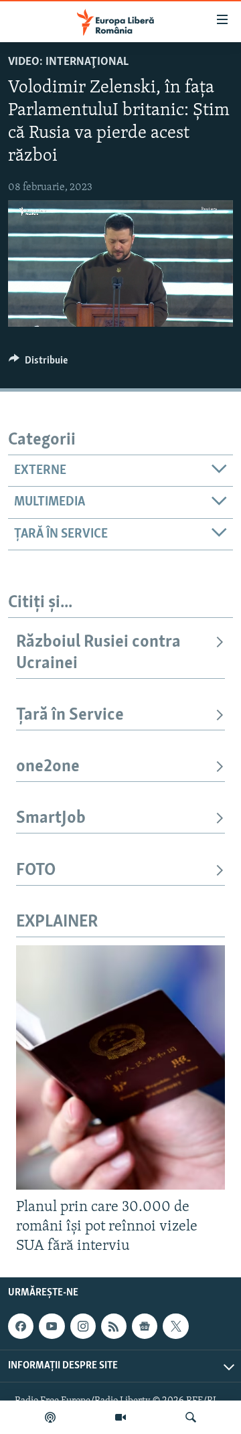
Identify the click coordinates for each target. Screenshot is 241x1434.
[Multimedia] (120, 1417)
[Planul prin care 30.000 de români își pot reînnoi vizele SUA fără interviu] (120, 1067)
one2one (48, 767)
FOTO (36, 871)
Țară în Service (70, 715)
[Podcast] (50, 1417)
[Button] (38, 363)
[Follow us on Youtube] (51, 1326)
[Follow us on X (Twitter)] (175, 1326)
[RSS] (114, 1326)
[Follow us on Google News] (144, 1326)
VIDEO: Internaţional (68, 62)
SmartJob (51, 818)
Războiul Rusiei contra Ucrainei (98, 653)
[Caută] (191, 1417)
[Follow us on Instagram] (83, 1326)
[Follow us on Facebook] (20, 1326)
